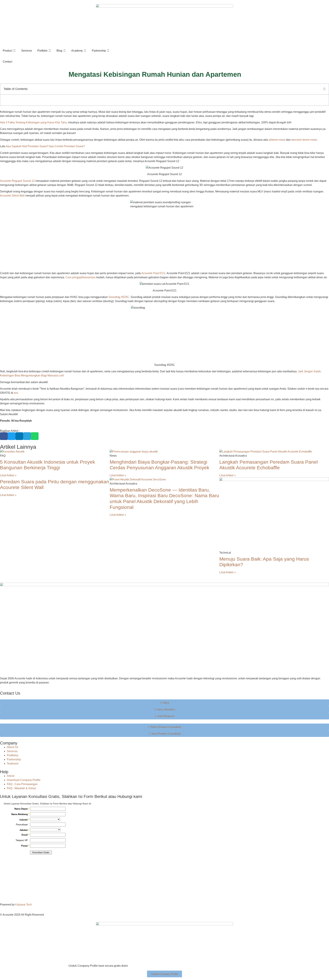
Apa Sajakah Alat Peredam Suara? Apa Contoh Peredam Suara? (45, 146)
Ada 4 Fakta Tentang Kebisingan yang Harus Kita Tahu (33, 122)
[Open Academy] (85, 51)
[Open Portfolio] (49, 51)
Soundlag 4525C (118, 297)
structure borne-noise (304, 139)
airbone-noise (277, 139)
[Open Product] (14, 51)
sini (16, 392)
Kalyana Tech (23, 904)
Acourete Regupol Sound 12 (17, 180)
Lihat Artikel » (8, 475)
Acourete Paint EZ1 (153, 273)
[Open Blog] (64, 51)
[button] (324, 89)
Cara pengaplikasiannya (80, 277)
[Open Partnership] (108, 51)
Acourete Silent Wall (12, 195)
